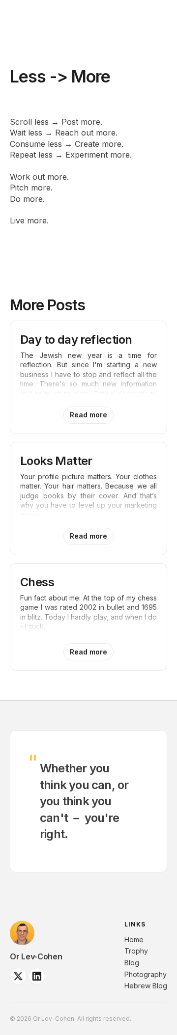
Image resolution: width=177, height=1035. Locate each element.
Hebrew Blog (145, 985)
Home (134, 939)
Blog (131, 962)
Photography (145, 974)
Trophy (136, 951)
